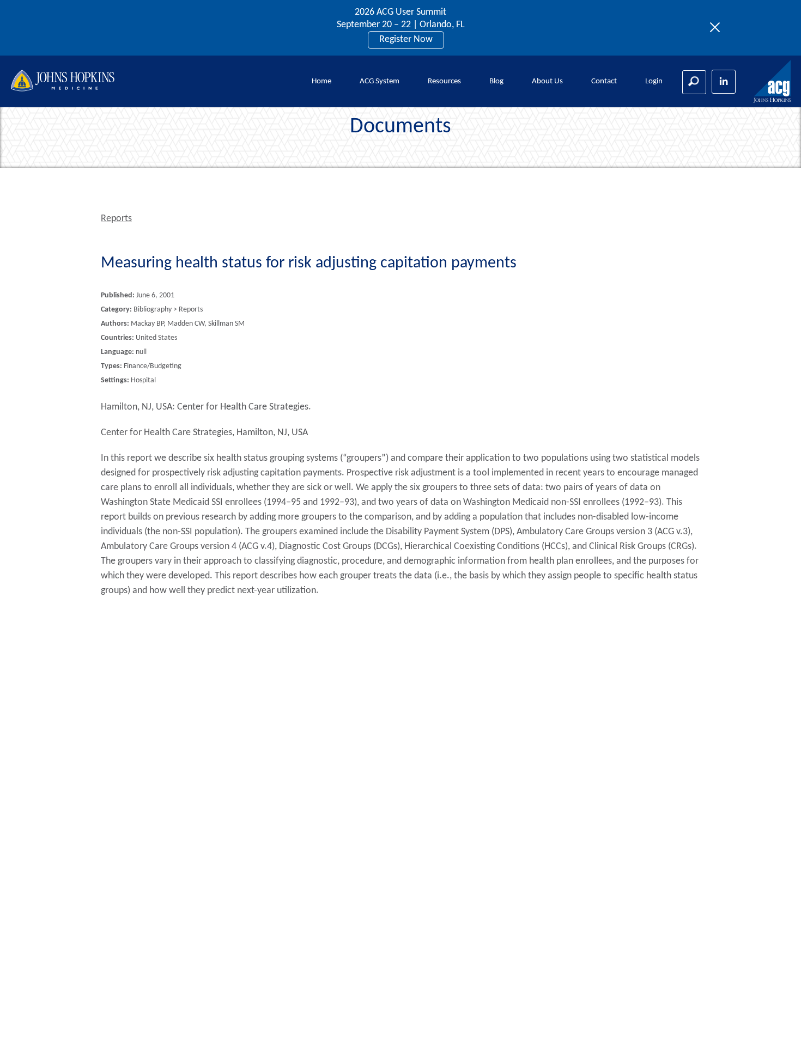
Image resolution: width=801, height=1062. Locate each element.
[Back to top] (774, 1039)
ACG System (379, 81)
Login (654, 81)
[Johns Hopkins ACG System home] (773, 82)
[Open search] (694, 82)
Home (321, 81)
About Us (547, 81)
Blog (496, 81)
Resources (444, 81)
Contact (604, 81)
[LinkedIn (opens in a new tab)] (724, 82)
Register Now (406, 39)
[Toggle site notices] (717, 28)
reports (116, 218)
